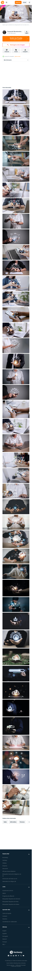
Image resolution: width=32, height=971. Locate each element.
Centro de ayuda (6, 912)
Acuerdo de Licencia (7, 890)
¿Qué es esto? (17, 56)
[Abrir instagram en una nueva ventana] (10, 955)
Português (5, 935)
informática (13, 821)
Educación (5, 868)
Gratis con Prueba (16, 38)
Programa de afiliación (8, 895)
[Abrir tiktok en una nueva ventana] (18, 955)
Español (4, 933)
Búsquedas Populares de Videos (10, 903)
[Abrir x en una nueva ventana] (20, 955)
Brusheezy (5, 857)
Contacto (4, 915)
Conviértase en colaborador (9, 921)
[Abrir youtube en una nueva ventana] (23, 955)
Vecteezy (4, 859)
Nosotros (4, 918)
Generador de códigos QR (9, 881)
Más (3, 943)
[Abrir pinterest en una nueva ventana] (15, 955)
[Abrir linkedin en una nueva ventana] (13, 955)
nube (5, 821)
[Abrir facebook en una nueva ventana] (8, 955)
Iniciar (24, 2)
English (4, 930)
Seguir (26, 33)
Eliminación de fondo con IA (9, 878)
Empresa (4, 865)
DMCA (4, 892)
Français (4, 941)
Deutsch (4, 938)
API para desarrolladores (8, 870)
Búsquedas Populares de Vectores (11, 898)
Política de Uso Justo (15, 965)
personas (22, 821)
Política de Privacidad (20, 964)
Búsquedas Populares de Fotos (10, 901)
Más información (8, 59)
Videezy (4, 862)
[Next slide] (25, 821)
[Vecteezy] (2, 2)
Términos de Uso (10, 964)
